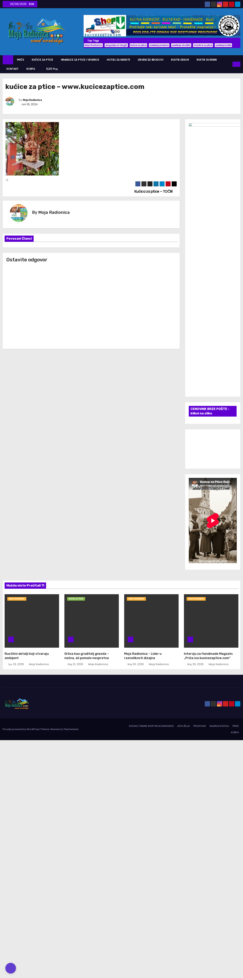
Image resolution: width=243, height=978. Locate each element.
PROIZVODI (199, 726)
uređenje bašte (223, 45)
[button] (230, 64)
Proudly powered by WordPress (21, 729)
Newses (55, 729)
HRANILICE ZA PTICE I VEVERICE (80, 59)
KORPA (31, 69)
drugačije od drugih (116, 45)
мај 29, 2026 (195, 664)
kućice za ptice (138, 45)
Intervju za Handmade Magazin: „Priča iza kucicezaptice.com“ (208, 656)
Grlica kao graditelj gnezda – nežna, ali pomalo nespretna (86, 656)
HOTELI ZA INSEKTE (118, 59)
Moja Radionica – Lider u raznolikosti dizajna (143, 656)
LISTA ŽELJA (183, 726)
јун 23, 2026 (16, 664)
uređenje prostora (159, 45)
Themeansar (71, 729)
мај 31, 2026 (76, 664)
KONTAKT (13, 69)
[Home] (8, 59)
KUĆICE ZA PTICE (42, 59)
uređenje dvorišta (181, 45)
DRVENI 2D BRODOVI (150, 59)
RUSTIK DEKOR (180, 59)
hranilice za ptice (203, 45)
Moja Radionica (93, 45)
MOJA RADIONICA (17, 598)
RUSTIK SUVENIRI (207, 59)
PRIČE (20, 59)
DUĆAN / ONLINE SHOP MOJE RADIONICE (151, 726)
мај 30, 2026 (136, 664)
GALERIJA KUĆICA (219, 726)
